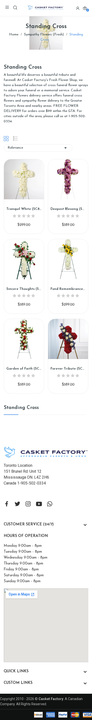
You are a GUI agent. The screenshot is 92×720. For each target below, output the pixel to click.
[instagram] (28, 504)
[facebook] (7, 504)
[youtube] (39, 504)
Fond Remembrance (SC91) (68, 289)
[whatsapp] (50, 504)
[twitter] (17, 504)
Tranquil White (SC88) (23, 209)
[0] (85, 8)
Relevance (38, 148)
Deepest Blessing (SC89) (68, 209)
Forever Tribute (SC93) (68, 369)
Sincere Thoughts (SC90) (23, 289)
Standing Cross (21, 407)
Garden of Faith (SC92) (23, 369)
